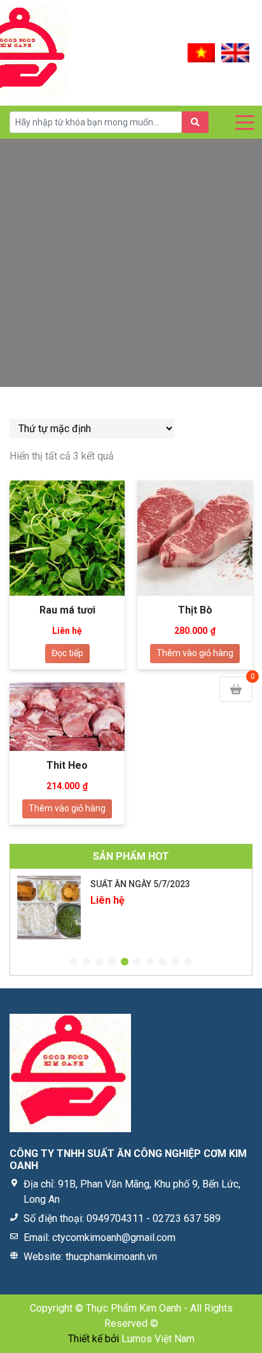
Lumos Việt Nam (158, 1339)
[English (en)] (235, 52)
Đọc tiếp (67, 653)
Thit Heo (67, 765)
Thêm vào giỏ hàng (194, 653)
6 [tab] (137, 962)
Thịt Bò (195, 610)
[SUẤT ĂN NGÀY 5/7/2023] (49, 907)
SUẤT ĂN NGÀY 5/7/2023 (140, 884)
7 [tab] (150, 962)
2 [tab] (86, 962)
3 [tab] (99, 962)
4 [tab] (112, 962)
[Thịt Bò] (194, 538)
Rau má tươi (67, 610)
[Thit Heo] (67, 717)
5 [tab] (124, 962)
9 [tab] (175, 962)
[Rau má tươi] (67, 538)
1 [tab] (73, 962)
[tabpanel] (131, 907)
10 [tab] (188, 962)
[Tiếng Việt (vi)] (202, 52)
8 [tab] (162, 962)
